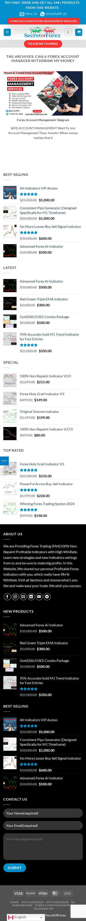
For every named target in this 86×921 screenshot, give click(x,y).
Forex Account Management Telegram (43, 120)
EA (73, 902)
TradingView (22, 905)
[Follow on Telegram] (47, 596)
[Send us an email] (23, 596)
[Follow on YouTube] (39, 596)
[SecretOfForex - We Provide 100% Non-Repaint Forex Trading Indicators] (42, 32)
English (19, 917)
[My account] (67, 32)
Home (14, 902)
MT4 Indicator (33, 902)
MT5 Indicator (57, 902)
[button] (7, 32)
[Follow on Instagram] (15, 596)
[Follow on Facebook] (7, 596)
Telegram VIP (44, 908)
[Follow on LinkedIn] (31, 596)
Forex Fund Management (54, 905)
